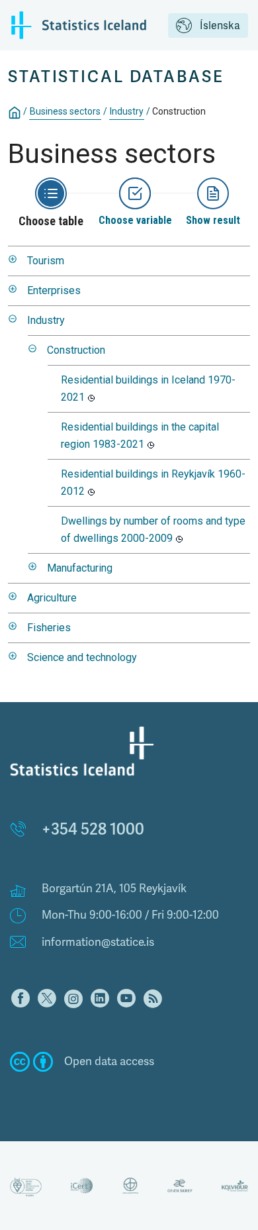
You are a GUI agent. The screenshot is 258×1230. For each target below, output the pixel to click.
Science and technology (82, 657)
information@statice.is (98, 942)
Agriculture (52, 597)
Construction (76, 350)
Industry (127, 111)
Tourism (45, 260)
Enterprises (54, 290)
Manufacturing (79, 568)
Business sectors (65, 111)
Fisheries (49, 627)
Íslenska (220, 25)
